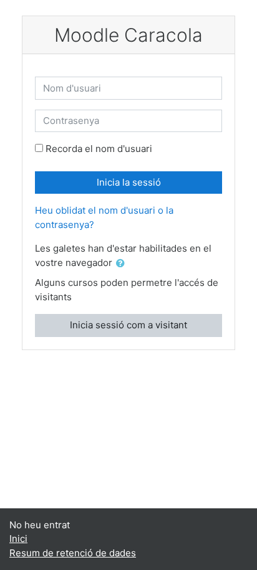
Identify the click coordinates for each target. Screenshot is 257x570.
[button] (123, 264)
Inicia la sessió (129, 182)
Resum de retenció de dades (72, 553)
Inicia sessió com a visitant (128, 325)
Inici (18, 538)
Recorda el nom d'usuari (99, 148)
